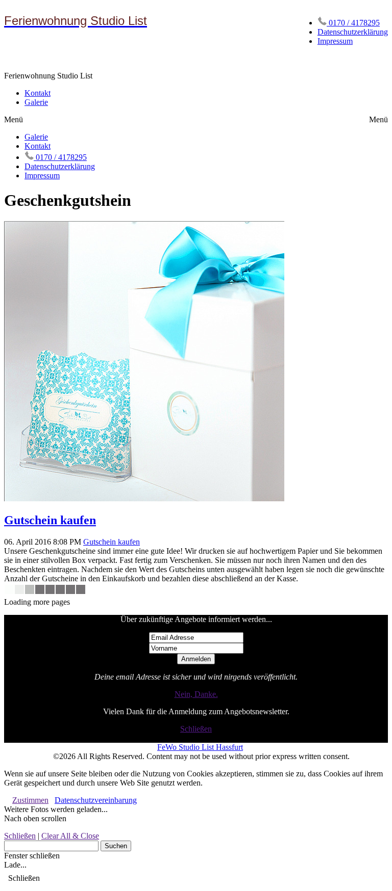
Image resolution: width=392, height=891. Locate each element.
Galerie (36, 102)
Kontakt (37, 93)
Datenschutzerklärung (352, 32)
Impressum (335, 41)
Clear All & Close (70, 835)
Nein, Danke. (196, 694)
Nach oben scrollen (35, 818)
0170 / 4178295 (353, 22)
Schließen (196, 728)
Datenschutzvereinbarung (96, 800)
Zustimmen (30, 800)
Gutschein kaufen (50, 520)
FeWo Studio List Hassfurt (200, 747)
